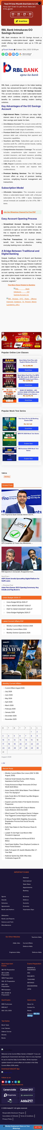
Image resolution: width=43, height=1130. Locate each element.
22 (32, 744)
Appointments (27, 887)
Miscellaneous (6, 925)
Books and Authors (8, 909)
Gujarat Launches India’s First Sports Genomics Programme (22, 803)
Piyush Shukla (8, 49)
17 (3, 744)
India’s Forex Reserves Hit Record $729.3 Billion (20, 840)
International (27, 881)
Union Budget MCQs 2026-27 (17, 602)
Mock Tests (5, 1025)
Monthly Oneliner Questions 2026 (18, 633)
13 (20, 740)
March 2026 (9, 705)
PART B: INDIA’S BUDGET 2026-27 (19, 609)
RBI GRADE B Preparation (6, 994)
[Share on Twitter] (17, 54)
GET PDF (38, 1127)
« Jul (3, 763)
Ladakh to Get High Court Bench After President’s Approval (18, 834)
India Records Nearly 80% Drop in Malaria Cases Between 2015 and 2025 (20, 809)
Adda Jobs (16, 943)
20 (21, 744)
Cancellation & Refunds (10, 1116)
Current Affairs (28, 943)
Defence (26, 900)
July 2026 (8, 691)
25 (9, 748)
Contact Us (31, 1007)
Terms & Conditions (27, 1116)
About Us (30, 1004)
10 (3, 740)
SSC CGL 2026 (7, 1010)
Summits (26, 903)
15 (32, 740)
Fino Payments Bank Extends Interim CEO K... (18, 515)
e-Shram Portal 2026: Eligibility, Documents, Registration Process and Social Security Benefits (20, 821)
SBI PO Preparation (8, 969)
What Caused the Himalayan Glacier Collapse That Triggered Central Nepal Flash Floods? (21, 814)
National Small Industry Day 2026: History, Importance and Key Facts (20, 780)
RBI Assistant (6, 989)
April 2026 (8, 702)
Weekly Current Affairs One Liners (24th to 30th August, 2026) (22, 774)
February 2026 (10, 709)
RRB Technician (7, 1004)
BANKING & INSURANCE (31, 968)
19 (15, 744)
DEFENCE (30, 982)
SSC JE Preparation (8, 981)
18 (9, 744)
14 (26, 740)
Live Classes (6, 1028)
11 (9, 740)
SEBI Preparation (7, 978)
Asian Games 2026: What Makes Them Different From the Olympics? (22, 792)
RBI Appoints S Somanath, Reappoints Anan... (18, 572)
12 (15, 740)
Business (26, 896)
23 (38, 744)
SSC (28, 973)
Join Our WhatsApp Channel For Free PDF (20, 212)
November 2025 (10, 719)
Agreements (6, 906)
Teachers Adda (37, 937)
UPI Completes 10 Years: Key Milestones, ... (17, 543)
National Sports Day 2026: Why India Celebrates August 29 (18, 857)
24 (3, 748)
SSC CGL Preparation (5, 985)
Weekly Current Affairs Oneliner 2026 (20, 626)
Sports (4, 896)
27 (20, 748)
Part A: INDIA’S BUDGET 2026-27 (19, 605)
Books (4, 1038)
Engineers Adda (14, 952)
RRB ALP (5, 1007)
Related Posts (7, 485)
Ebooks (4, 1034)
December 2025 (10, 716)
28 (26, 748)
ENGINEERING (32, 986)
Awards (4, 900)
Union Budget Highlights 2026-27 (18, 612)
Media (29, 1010)
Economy (26, 906)
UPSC (29, 989)
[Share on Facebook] (13, 54)
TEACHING (31, 979)
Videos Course (6, 1031)
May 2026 (8, 698)
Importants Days (28, 909)
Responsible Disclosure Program (13, 1113)
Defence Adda (27, 946)
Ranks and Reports (8, 918)
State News (27, 884)
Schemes (5, 903)
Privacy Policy (7, 1119)
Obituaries (5, 915)
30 (38, 748)
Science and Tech (7, 922)
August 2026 (14, 688)
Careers (33, 1014)
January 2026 (10, 712)
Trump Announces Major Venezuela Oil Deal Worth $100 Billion (21, 786)
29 (32, 748)
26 (15, 748)
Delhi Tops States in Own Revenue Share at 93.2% (20, 828)
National (25, 877)
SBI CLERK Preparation (5, 974)
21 (26, 744)
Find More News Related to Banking (21, 285)
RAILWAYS (30, 976)
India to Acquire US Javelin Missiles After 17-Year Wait (21, 851)
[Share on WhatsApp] (3, 54)
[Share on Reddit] (10, 54)
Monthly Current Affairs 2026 (17, 629)
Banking (7, 476)
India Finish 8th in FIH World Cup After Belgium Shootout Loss (22, 797)
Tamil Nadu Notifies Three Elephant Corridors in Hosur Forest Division (22, 845)
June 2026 (9, 695)
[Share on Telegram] (6, 54)
